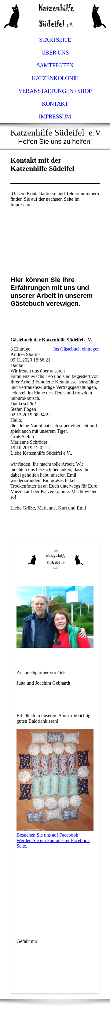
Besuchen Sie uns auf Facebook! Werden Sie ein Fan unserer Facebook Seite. (53, 840)
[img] (55, 17)
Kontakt (55, 104)
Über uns (55, 52)
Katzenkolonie (55, 78)
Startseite (55, 40)
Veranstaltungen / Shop (55, 91)
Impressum (55, 116)
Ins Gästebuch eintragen (76, 348)
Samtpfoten (55, 65)
